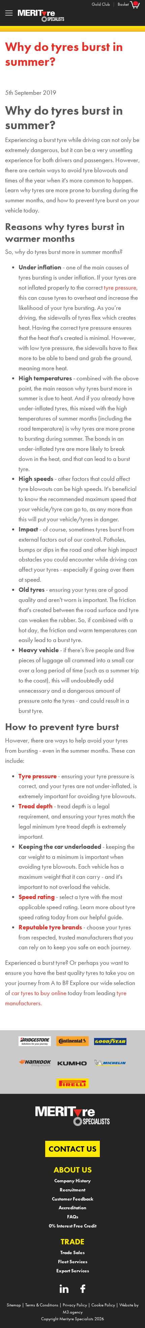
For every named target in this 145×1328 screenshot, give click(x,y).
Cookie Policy (103, 1305)
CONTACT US (72, 1149)
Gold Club (101, 4)
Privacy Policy (75, 1305)
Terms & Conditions (41, 1305)
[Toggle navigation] (9, 13)
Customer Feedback (72, 1199)
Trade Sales (72, 1252)
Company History (72, 1181)
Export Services (72, 1271)
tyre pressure (120, 288)
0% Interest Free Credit (72, 1226)
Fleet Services (72, 1262)
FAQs (72, 1217)
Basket (124, 4)
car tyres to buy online (38, 993)
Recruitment (72, 1190)
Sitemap (14, 1305)
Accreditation (72, 1208)
